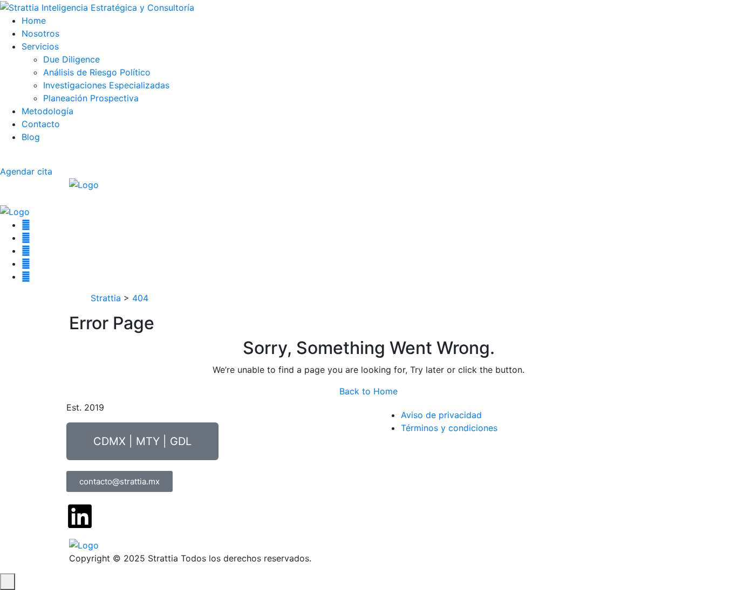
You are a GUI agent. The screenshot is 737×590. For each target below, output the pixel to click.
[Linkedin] (79, 516)
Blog (31, 136)
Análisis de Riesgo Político (97, 72)
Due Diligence (71, 59)
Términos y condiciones (449, 427)
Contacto (41, 124)
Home (34, 20)
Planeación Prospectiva (91, 98)
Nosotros (40, 33)
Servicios (40, 46)
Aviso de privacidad (441, 414)
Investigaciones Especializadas (106, 85)
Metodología (47, 111)
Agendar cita (26, 171)
